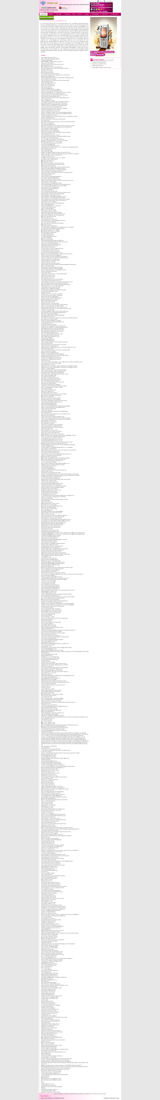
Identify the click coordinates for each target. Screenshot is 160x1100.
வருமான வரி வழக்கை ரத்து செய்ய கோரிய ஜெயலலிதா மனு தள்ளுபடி (54, 341)
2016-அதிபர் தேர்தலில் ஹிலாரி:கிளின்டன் (49, 1046)
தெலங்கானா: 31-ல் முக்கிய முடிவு (47, 843)
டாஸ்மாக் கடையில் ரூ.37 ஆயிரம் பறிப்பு (48, 683)
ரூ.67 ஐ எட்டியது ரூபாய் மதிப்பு (47, 802)
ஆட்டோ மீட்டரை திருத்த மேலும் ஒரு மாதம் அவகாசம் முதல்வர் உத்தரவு (54, 618)
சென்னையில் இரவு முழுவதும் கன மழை (48, 592)
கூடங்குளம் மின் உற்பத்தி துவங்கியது (48, 614)
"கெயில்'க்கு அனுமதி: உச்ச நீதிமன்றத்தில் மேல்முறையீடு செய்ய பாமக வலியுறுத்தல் (56, 447)
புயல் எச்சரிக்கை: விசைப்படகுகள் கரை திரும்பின (50, 635)
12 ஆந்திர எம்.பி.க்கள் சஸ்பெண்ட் (47, 812)
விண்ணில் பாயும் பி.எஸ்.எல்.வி (46, 69)
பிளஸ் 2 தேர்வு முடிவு (45, 981)
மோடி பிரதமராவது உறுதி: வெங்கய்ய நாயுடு (49, 191)
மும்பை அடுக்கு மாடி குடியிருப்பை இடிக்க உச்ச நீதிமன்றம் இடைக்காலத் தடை (55, 520)
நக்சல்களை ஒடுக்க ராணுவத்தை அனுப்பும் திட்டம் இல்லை (52, 959)
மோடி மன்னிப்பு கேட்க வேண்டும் (47, 889)
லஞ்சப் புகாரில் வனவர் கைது (46, 874)
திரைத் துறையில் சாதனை (46, 703)
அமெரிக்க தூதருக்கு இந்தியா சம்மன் (48, 1090)
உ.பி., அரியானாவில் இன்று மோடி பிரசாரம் (49, 236)
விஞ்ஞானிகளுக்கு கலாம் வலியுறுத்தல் (48, 804)
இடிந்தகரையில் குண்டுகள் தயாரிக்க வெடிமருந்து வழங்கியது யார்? (54, 443)
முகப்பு (101, 1)
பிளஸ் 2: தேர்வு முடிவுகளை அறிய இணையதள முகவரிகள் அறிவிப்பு (54, 185)
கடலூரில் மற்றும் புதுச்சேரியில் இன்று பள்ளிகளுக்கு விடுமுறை (52, 563)
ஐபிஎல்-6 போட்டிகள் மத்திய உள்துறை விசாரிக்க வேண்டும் (52, 951)
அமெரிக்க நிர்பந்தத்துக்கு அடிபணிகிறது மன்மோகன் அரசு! (52, 712)
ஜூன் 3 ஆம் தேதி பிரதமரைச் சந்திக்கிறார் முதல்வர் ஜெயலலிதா (53, 118)
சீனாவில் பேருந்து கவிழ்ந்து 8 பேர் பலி (48, 869)
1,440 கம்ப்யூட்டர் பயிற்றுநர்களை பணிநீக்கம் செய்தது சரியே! (52, 715)
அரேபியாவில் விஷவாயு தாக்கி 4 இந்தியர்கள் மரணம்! (51, 1078)
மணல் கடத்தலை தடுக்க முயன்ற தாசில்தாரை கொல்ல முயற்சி (53, 865)
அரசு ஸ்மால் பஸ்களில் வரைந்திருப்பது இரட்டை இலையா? (51, 297)
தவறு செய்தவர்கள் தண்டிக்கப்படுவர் (48, 774)
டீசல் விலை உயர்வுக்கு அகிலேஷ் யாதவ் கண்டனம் (50, 110)
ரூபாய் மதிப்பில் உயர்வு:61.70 (46, 720)
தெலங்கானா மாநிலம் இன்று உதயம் (47, 117)
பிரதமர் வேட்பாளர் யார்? (45, 1041)
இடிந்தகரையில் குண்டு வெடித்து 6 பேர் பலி (49, 456)
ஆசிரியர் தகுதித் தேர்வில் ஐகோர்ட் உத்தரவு (49, 877)
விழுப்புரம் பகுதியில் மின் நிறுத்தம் (47, 208)
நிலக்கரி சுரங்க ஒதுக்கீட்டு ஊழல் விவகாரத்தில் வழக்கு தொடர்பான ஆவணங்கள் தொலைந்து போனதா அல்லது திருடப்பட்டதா (64, 716)
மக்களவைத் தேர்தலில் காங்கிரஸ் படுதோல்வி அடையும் (51, 401)
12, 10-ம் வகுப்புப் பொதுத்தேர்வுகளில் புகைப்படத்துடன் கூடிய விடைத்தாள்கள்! (56, 419)
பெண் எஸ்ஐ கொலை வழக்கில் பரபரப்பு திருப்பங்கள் (51, 863)
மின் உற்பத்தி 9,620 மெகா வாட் (47, 655)
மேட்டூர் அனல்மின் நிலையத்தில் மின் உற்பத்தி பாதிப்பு (51, 762)
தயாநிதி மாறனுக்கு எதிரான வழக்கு (48, 993)
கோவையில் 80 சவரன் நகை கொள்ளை (48, 1085)
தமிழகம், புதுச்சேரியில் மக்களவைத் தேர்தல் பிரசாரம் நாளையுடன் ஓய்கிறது (55, 199)
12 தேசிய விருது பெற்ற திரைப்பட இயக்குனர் (49, 950)
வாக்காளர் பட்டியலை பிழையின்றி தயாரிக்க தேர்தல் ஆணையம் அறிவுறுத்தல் (55, 405)
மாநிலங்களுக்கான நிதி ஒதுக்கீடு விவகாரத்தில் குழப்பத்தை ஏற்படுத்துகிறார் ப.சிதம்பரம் (57, 675)
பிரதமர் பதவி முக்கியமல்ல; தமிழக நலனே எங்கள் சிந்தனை (52, 223)
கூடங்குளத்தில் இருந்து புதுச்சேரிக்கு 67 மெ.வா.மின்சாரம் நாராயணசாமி (55, 578)
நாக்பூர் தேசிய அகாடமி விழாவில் (47, 1026)
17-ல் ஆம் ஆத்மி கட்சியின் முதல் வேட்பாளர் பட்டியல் (51, 280)
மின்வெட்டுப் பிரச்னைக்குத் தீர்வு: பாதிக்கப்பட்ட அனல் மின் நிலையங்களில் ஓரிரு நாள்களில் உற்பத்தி (60, 473)
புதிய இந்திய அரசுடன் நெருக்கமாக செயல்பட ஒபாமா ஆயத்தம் (53, 157)
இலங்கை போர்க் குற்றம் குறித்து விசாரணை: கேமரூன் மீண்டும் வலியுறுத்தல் (55, 457)
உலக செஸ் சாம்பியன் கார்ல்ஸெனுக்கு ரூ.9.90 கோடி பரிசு (52, 460)
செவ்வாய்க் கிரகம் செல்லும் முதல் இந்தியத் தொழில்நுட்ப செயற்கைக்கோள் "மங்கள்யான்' (58, 630)
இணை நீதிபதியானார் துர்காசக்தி (47, 692)
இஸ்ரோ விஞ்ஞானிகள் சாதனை (47, 65)
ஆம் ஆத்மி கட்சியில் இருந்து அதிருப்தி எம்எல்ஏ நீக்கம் (51, 357)
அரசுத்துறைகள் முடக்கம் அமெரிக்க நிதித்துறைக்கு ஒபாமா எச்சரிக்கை (54, 664)
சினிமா (74, 14)
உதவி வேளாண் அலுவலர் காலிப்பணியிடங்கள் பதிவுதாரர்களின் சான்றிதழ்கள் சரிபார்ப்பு (57, 77)
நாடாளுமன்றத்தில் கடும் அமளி (47, 323)
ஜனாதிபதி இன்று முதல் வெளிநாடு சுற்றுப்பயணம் (50, 678)
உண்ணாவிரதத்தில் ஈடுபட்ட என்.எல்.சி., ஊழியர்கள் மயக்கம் (52, 887)
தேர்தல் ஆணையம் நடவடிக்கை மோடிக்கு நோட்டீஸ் (50, 526)
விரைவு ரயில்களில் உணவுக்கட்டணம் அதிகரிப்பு (50, 945)
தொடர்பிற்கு (109, 1)
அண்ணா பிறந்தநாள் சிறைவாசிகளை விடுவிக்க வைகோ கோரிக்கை (54, 776)
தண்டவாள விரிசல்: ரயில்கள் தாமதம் (48, 247)
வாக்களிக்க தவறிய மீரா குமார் (47, 217)
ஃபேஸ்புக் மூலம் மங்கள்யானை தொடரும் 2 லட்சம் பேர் (51, 551)
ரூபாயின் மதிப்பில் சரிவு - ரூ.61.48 (47, 616)
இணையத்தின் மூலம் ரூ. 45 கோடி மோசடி (49, 421)
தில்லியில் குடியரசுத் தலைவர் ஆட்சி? (48, 415)
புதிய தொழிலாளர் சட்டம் (45, 1014)
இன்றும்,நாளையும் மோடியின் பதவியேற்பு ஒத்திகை (50, 130)
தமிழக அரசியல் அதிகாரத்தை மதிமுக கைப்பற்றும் (50, 179)
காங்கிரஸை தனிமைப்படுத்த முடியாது (48, 207)
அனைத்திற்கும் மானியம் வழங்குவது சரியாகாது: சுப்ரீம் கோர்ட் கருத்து (54, 727)
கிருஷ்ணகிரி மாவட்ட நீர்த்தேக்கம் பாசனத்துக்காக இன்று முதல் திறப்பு (54, 327)
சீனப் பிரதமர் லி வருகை (45, 967)
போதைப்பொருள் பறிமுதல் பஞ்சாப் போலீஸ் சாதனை (51, 527)
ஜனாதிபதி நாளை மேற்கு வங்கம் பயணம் (48, 754)
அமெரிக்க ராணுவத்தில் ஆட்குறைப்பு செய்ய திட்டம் (50, 927)
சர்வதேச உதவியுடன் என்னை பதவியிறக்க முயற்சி (50, 259)
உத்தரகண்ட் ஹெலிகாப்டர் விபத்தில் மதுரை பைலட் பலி (51, 925)
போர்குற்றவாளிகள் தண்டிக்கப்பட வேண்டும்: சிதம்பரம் (51, 476)
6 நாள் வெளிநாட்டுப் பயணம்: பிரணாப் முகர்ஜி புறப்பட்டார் (52, 668)
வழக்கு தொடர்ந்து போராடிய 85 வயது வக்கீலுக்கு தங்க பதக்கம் (53, 854)
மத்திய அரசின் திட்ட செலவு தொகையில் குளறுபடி (50, 818)
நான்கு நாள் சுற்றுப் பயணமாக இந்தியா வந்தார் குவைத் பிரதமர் (53, 543)
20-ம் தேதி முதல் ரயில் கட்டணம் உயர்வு (48, 148)
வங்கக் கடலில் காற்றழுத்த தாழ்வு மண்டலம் (49, 640)
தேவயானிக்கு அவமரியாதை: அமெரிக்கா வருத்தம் (50, 397)
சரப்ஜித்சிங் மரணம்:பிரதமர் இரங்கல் (48, 1007)
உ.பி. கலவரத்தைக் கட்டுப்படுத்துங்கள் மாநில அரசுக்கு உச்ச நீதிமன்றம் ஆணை (56, 750)
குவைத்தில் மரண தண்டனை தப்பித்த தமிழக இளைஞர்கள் (52, 926)
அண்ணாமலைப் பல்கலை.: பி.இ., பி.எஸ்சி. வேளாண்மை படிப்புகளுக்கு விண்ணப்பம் (56, 172)
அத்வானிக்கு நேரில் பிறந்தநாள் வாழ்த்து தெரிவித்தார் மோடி (52, 550)
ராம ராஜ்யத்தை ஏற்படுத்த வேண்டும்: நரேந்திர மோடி (51, 384)
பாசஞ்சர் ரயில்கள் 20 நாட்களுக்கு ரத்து (48, 408)
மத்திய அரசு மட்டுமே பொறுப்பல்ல (47, 790)
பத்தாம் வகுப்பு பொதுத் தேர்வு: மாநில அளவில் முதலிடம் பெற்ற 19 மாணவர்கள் (56, 132)
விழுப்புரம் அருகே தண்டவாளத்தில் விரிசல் (49, 300)
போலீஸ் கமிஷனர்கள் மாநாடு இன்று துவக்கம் (49, 559)
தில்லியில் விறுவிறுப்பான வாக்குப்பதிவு (48, 420)
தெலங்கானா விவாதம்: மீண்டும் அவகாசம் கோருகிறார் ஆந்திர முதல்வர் (54, 355)
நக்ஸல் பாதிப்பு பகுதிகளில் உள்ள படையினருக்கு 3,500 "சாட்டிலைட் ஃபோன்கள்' (56, 92)
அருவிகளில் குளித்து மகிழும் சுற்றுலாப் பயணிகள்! (50, 931)
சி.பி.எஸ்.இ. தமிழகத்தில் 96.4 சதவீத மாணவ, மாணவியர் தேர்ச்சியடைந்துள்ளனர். (56, 958)
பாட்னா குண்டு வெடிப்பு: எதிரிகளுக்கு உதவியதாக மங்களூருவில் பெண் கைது (56, 519)
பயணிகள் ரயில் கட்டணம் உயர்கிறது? (48, 662)
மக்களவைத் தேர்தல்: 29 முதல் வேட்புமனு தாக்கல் (50, 251)
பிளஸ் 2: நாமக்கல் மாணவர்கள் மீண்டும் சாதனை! (50, 983)
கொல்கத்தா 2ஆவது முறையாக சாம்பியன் (49, 114)
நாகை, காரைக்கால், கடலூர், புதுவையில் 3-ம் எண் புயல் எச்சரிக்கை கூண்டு (55, 413)
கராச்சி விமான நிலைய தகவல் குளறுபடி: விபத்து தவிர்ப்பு (52, 295)
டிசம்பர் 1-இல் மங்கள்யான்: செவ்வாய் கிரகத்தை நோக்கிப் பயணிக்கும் (54, 499)
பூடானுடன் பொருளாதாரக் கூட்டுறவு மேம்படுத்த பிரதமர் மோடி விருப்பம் (54, 94)
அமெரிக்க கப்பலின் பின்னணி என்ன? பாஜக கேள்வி (51, 622)
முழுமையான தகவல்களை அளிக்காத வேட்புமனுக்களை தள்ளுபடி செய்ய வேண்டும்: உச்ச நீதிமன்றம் (60, 153)
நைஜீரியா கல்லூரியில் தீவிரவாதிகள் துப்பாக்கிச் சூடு (51, 690)
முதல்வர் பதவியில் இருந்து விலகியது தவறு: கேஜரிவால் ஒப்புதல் (53, 213)
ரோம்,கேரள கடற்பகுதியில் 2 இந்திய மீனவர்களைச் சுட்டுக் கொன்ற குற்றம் (55, 1059)
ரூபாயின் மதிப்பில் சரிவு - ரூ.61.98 (47, 364)
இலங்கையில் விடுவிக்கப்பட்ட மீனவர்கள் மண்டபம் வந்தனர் (52, 694)
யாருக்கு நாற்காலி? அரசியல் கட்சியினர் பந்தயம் (50, 187)
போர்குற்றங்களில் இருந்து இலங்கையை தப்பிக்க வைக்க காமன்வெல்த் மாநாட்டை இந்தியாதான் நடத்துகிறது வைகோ (63, 532)
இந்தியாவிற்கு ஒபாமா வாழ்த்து (47, 161)
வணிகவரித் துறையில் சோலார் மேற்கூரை (48, 465)
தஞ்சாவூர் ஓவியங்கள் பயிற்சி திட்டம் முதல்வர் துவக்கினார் (52, 546)
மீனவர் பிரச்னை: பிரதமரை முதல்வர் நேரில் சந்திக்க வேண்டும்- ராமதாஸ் (54, 373)
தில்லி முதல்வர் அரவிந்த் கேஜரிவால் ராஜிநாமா (49, 313)
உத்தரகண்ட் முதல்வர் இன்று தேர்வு (47, 340)
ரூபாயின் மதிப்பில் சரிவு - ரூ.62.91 (47, 688)
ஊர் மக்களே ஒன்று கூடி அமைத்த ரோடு (48, 1057)
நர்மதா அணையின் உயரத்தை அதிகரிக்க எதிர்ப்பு (50, 96)
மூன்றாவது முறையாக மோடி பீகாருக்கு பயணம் (50, 530)
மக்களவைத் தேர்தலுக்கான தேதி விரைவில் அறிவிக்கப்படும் (52, 321)
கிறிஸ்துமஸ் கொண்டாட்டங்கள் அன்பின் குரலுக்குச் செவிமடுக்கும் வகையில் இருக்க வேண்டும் (59, 365)
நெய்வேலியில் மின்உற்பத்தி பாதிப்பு (47, 566)
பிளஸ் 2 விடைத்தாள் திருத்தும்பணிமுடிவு (49, 1035)
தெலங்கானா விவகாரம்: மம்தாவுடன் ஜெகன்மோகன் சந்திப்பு (52, 487)
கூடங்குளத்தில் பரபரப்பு (45, 1075)
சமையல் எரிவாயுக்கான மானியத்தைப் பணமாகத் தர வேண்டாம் (53, 684)
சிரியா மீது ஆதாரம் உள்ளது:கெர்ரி (47, 783)
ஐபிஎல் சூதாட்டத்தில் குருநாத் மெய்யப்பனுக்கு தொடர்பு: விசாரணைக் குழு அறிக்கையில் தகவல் (59, 317)
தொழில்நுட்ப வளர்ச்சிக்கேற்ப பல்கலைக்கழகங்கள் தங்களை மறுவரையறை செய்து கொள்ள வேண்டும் (60, 475)
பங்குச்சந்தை (67, 14)
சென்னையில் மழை (44, 871)
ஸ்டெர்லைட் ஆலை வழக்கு (46, 1054)
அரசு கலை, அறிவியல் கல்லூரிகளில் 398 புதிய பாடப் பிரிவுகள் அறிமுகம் (54, 1049)
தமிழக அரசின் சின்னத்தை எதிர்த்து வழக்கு (49, 714)
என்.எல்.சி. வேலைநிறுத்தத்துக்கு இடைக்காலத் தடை (51, 910)
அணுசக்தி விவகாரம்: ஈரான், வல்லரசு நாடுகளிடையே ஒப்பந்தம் (53, 464)
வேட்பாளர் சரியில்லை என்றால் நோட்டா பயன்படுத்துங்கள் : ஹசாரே (53, 269)
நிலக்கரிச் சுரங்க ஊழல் (45, 836)
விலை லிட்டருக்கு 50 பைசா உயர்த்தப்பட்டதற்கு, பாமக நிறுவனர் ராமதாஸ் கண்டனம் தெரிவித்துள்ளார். (60, 914)
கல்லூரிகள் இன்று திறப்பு (46, 1053)
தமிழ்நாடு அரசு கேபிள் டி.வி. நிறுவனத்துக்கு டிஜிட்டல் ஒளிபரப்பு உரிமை (54, 104)
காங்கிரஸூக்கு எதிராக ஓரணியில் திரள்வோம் (50, 830)
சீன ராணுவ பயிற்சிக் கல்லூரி (46, 60)
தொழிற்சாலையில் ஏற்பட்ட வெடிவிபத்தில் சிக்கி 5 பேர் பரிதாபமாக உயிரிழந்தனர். (56, 1061)
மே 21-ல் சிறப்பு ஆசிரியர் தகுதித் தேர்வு (48, 221)
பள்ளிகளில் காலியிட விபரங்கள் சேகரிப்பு (48, 480)
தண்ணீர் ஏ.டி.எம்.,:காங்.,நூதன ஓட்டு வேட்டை (49, 779)
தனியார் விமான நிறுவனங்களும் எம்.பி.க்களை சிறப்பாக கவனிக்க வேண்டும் (55, 349)
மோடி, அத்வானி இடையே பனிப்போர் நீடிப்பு (49, 746)
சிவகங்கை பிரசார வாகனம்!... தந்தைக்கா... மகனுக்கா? (51, 293)
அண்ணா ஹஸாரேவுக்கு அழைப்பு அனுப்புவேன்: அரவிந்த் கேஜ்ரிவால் (54, 369)
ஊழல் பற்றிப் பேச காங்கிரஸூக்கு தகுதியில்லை (50, 377)
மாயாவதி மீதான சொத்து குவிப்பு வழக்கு (49, 638)
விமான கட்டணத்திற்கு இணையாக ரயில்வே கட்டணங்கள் (52, 387)
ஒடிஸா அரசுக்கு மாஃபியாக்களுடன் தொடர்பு (49, 319)
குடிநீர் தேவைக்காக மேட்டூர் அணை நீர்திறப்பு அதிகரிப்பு (51, 905)
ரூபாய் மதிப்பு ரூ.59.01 (45, 120)
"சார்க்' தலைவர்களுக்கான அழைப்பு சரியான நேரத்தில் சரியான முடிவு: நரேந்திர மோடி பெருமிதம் (59, 116)
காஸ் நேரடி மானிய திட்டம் (46, 686)
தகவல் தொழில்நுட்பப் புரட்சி (46, 646)
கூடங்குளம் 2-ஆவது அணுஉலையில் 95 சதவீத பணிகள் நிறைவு (53, 764)
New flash (43, 1087)
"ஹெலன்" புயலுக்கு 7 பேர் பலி (46, 471)
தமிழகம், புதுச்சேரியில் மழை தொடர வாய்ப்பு (49, 429)
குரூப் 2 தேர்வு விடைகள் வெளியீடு (47, 423)
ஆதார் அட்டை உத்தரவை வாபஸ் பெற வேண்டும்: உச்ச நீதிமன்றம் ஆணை (54, 257)
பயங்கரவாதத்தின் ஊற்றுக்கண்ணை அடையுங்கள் (50, 691)
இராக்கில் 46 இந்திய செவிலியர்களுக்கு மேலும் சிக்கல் (51, 61)
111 (41, 1081)
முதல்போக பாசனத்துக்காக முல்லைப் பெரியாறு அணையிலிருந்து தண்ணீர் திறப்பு (56, 112)
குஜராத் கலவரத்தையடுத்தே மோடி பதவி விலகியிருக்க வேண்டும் (53, 485)
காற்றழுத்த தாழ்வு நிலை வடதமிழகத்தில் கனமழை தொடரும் (52, 606)
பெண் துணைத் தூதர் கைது (46, 412)
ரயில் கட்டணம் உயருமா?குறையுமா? (47, 122)
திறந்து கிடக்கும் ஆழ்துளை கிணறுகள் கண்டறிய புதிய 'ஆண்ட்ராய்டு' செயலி (55, 152)
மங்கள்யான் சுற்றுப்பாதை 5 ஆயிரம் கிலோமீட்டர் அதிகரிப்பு (52, 555)
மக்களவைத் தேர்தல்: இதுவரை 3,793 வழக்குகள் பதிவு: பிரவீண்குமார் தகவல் (55, 184)
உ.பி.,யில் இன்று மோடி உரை (46, 556)
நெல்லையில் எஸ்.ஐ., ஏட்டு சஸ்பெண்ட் (48, 991)
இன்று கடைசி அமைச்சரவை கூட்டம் (47, 160)
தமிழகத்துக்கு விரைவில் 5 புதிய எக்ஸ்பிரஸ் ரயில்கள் (51, 919)
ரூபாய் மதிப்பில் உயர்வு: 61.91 (46, 696)
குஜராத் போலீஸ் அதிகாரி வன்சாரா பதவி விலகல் (50, 772)
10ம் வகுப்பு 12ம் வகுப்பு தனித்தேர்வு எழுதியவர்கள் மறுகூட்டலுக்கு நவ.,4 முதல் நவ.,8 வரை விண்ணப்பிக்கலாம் (62, 574)
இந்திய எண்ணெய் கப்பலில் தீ (46, 879)
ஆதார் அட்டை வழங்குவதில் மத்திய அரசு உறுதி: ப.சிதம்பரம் (52, 305)
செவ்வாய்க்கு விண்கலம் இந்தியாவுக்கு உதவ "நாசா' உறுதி (52, 650)
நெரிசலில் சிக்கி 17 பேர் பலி (46, 881)
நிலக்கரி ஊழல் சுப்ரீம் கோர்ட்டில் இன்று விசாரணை (50, 587)
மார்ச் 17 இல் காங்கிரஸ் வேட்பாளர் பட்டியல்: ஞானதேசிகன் (52, 279)
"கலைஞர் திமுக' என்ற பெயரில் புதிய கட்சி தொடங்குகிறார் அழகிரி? (54, 273)
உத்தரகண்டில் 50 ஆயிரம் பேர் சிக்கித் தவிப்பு (49, 934)
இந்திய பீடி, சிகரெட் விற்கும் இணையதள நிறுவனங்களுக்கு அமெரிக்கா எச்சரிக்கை (57, 827)
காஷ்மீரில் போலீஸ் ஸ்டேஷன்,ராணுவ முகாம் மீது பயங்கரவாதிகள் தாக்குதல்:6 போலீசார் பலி (58, 702)
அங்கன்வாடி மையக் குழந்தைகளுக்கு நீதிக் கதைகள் (51, 710)
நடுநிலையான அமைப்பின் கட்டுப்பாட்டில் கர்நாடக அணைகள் (52, 930)
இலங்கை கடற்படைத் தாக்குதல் (47, 239)
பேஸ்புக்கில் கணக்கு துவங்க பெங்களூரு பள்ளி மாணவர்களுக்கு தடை (54, 600)
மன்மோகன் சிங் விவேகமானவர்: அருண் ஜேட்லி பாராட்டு (51, 154)
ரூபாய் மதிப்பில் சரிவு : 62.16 (46, 719)
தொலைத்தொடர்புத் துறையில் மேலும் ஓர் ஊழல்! (50, 531)
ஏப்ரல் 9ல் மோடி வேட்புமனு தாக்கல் (47, 235)
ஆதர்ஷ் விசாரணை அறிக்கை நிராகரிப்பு (48, 383)
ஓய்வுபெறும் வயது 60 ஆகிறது (46, 337)
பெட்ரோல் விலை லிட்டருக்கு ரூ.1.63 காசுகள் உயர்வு (50, 748)
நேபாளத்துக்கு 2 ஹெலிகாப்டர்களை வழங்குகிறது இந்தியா (52, 511)
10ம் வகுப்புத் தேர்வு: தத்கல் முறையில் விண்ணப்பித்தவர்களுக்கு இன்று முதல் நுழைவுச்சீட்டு (58, 264)
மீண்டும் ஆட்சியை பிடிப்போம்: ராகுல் (48, 275)
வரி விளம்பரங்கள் (114, 14)
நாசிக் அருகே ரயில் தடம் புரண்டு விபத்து (49, 504)
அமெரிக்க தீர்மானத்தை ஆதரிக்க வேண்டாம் (49, 345)
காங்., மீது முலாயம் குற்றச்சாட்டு (47, 623)
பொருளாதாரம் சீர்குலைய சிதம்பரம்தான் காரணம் (50, 263)
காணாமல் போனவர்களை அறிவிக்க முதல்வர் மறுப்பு (51, 883)
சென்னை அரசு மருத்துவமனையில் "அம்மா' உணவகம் (51, 489)
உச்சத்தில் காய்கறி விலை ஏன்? (47, 1029)
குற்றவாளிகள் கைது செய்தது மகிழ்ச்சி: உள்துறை (50, 1091)
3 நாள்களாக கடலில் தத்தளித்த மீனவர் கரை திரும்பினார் (52, 424)
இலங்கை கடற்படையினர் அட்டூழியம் (47, 265)
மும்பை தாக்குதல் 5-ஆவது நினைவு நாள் (48, 448)
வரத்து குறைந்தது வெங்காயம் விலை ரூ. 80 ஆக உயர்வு (51, 610)
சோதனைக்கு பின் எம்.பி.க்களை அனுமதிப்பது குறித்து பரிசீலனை (53, 312)
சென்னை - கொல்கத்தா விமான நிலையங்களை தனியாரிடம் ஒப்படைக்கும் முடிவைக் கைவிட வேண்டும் (60, 752)
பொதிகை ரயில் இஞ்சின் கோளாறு (47, 445)
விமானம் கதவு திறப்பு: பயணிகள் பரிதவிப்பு (49, 508)
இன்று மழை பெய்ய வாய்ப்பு (46, 224)
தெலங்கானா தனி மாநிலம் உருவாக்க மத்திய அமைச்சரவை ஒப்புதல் (53, 663)
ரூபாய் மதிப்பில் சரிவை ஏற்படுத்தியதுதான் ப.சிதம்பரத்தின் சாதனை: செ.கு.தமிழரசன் (57, 227)
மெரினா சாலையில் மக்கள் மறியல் (47, 1043)
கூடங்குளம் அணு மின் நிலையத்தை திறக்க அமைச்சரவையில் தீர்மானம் (54, 1074)
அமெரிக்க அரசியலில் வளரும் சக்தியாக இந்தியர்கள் (51, 255)
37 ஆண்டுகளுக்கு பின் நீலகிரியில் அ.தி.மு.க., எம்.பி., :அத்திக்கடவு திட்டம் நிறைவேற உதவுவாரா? (59, 146)
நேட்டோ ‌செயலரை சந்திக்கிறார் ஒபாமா (48, 957)
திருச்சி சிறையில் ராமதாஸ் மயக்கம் (48, 1002)
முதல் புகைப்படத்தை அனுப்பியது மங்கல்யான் (49, 481)
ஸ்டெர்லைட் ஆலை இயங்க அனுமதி (47, 873)
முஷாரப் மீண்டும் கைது (45, 1022)
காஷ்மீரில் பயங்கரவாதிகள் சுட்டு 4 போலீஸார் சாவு (50, 1021)
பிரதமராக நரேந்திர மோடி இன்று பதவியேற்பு (49, 128)
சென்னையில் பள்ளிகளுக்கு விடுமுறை (48, 507)
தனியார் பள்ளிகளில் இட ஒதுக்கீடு (47, 204)
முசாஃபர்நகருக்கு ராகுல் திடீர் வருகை (48, 376)
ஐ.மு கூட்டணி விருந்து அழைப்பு (47, 966)
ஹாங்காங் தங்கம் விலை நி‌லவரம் (47, 780)
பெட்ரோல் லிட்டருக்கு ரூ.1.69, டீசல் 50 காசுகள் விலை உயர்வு (52, 64)
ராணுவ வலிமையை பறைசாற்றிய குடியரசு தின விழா (50, 359)
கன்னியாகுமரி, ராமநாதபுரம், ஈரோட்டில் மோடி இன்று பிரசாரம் (52, 203)
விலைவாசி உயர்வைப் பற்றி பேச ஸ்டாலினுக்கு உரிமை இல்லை (52, 268)
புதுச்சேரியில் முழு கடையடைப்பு (47, 806)
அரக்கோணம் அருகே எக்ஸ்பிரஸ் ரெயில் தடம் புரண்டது (51, 1045)
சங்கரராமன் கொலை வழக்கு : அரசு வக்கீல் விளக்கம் (51, 1071)
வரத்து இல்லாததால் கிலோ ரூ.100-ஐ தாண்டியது (50, 1023)
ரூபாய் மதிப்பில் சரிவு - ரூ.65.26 (47, 807)
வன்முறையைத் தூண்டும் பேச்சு (47, 1006)
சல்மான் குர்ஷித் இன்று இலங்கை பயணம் (49, 648)
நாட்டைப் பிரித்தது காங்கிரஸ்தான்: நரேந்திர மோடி (50, 477)
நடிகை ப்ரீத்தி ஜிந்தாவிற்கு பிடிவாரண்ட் (48, 755)
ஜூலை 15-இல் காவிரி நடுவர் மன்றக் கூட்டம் (49, 57)
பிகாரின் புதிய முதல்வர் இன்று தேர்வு (48, 144)
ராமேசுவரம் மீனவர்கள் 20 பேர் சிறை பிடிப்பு (49, 707)
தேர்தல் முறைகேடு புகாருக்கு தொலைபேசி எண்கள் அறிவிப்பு (52, 193)
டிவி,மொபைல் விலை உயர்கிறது (46, 803)
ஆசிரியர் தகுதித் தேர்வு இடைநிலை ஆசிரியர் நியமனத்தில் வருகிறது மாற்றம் (55, 554)
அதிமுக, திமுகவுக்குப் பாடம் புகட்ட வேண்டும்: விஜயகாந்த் (52, 285)
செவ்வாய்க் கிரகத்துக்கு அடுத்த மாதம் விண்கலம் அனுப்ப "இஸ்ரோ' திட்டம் (55, 758)
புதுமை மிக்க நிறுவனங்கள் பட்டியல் (47, 133)
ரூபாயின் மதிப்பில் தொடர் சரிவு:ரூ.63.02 (48, 542)
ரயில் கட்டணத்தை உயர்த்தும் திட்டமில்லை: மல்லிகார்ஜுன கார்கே (53, 371)
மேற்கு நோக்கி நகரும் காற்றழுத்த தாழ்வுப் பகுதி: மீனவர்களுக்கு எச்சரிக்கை (55, 166)
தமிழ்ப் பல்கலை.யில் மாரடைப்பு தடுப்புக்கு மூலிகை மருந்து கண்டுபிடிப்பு (54, 304)
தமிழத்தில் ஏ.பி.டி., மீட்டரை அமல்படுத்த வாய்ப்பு (50, 656)
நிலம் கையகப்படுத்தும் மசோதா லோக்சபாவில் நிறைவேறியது (52, 791)
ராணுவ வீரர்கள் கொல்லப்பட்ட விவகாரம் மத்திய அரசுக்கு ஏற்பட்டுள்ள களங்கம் (56, 831)
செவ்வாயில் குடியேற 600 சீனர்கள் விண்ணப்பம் (50, 1011)
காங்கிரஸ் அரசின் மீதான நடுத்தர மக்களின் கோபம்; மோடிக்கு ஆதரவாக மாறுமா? (56, 441)
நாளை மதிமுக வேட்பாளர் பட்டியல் (47, 277)
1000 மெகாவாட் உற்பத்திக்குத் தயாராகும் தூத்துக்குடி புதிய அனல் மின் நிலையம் (56, 126)
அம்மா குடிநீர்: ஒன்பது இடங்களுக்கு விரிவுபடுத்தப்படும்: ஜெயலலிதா (54, 730)
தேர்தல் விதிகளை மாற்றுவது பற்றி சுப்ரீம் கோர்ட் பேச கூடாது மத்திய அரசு (55, 643)
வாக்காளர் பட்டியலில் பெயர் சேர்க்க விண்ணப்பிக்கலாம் (51, 106)
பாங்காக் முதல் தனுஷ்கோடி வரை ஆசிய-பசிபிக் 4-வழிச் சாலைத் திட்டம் (54, 671)
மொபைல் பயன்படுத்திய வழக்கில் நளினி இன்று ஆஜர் (51, 839)
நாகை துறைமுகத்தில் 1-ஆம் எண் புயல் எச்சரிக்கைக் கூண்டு (52, 516)
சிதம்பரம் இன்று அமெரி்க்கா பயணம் (48, 903)
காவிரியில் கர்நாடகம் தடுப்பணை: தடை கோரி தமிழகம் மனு (52, 215)
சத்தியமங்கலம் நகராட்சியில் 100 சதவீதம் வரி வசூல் (51, 244)
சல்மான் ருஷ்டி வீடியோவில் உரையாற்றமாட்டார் (49, 1089)
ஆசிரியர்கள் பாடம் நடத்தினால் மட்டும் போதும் (49, 847)
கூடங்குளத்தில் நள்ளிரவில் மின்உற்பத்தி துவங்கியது (50, 890)
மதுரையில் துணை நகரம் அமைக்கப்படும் (48, 1050)
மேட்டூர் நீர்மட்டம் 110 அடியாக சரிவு (47, 771)
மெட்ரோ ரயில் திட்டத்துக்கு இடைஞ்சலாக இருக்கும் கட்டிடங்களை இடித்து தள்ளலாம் (57, 861)
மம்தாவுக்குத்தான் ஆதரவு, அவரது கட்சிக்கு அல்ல (50, 287)
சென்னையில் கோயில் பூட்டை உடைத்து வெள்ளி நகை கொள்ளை (53, 875)
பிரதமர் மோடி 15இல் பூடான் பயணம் (48, 100)
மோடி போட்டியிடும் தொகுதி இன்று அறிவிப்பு (49, 291)
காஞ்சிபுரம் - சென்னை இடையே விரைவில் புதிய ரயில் (51, 455)
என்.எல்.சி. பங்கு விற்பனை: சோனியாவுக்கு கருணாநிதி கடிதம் (53, 909)
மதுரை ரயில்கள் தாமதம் (45, 360)
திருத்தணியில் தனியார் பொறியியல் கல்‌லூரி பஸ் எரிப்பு (51, 995)
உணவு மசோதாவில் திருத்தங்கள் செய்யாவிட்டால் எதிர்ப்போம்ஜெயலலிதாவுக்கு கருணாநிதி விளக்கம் (60, 828)
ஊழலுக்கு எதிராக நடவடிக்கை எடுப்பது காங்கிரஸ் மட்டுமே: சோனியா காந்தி (55, 479)
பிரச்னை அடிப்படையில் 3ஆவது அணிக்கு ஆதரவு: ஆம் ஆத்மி (52, 164)
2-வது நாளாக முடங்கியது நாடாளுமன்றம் (48, 324)
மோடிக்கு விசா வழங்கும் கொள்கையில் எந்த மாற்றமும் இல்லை (52, 315)
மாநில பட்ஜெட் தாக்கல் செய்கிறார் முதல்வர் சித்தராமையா (52, 891)
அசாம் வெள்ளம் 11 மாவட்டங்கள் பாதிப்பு (48, 902)
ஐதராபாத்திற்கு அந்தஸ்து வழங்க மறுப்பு (48, 624)
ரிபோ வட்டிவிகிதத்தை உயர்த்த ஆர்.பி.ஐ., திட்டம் (50, 584)
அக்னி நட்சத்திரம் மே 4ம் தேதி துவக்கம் (48, 181)
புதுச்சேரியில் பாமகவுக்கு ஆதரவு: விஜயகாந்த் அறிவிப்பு (51, 212)
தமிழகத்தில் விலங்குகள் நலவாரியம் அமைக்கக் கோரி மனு (52, 427)
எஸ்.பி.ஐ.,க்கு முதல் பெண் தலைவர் (48, 644)
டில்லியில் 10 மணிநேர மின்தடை (47, 343)
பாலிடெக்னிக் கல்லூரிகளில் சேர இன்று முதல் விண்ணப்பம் (52, 171)
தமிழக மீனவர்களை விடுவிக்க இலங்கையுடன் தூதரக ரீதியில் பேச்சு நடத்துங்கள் (56, 835)
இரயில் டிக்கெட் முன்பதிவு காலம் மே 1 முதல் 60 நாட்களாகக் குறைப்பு (54, 1017)
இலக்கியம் (51, 14)
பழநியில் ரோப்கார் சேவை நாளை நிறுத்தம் (49, 679)
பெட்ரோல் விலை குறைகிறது (46, 751)
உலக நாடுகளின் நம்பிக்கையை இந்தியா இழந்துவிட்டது (51, 795)
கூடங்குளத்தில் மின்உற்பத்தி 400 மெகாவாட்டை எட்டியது (51, 439)
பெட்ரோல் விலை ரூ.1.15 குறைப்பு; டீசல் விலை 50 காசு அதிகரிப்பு (53, 572)
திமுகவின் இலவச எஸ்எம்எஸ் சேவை (48, 316)
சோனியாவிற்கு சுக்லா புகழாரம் (47, 528)
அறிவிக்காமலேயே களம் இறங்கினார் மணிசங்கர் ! (50, 288)
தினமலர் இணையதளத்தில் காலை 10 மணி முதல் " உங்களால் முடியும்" (54, 102)
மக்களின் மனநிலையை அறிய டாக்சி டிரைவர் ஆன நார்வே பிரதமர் (53, 819)
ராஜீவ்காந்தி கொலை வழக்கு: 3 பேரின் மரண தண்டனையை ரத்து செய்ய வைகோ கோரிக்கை (58, 449)
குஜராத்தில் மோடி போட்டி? (46, 292)
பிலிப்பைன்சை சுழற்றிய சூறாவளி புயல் (48, 822)
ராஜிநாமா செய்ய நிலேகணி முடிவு (47, 391)
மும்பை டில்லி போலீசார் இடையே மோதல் (48, 965)
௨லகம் (92, 1093)
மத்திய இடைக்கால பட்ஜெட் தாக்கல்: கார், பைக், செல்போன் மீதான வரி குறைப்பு (56, 308)
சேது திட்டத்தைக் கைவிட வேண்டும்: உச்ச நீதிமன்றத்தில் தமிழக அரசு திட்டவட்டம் (56, 453)
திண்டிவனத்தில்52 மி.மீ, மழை (46, 901)
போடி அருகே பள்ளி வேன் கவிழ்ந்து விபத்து (49, 870)
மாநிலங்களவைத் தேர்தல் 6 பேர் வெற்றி (48, 921)
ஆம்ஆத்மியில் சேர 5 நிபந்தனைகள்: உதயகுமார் (50, 356)
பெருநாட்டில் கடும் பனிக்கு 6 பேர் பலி (48, 784)
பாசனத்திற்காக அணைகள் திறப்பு (47, 922)
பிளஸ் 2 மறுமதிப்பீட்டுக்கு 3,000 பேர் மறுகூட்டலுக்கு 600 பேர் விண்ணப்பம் (55, 101)
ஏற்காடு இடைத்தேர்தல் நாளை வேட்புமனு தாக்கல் (50, 547)
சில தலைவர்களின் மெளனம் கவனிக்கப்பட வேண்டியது (51, 437)
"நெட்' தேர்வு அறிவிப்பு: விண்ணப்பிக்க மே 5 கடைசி (50, 195)
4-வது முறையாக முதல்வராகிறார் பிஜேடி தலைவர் (50, 145)
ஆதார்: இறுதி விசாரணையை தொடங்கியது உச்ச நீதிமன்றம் (52, 328)
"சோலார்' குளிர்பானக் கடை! (46, 175)
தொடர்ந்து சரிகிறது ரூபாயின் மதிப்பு (48, 842)
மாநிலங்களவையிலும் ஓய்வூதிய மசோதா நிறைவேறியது (51, 763)
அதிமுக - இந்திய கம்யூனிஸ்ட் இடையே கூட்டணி (50, 336)
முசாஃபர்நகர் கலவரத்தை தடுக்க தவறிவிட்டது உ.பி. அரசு (51, 252)
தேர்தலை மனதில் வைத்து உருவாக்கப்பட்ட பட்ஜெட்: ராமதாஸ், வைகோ (54, 307)
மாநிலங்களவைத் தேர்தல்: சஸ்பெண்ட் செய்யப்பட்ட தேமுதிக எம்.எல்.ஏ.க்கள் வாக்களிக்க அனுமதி (59, 933)
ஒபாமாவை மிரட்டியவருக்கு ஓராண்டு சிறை (49, 935)
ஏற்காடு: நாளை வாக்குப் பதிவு (46, 428)
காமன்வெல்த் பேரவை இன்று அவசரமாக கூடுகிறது (50, 535)
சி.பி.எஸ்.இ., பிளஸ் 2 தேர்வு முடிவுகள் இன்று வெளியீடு (51, 961)
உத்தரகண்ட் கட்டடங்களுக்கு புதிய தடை (48, 913)
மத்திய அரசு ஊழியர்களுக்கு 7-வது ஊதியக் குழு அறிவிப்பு (52, 698)
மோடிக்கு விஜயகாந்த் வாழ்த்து (47, 150)
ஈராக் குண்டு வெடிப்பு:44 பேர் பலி (47, 894)
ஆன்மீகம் (80, 14)
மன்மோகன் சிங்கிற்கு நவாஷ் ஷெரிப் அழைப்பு (49, 973)
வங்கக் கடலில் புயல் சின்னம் (46, 615)
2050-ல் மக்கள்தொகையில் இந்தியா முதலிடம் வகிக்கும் (51, 670)
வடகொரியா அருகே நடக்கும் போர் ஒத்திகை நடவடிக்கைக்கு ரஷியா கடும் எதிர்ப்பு (56, 1058)
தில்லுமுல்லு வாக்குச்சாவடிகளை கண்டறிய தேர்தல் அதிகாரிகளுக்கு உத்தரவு (55, 284)
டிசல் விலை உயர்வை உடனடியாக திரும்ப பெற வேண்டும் (51, 431)
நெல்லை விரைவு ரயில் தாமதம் (46, 501)
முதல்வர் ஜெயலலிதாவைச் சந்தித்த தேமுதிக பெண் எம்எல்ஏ (52, 954)
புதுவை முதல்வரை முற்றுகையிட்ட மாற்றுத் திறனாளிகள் (51, 425)
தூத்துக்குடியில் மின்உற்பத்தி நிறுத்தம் (48, 798)
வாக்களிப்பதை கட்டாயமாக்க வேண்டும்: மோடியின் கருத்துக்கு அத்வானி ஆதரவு (56, 647)
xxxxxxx (43, 1082)
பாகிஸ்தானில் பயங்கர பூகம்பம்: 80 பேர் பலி (49, 704)
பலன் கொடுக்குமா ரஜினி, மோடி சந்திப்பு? (49, 211)
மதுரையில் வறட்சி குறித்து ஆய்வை (47, 994)
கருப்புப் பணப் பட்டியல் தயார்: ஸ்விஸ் (48, 85)
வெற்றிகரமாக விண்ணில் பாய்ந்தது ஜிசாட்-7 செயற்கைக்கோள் (53, 787)
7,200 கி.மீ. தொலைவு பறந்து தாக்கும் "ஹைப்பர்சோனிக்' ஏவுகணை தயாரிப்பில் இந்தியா (57, 604)
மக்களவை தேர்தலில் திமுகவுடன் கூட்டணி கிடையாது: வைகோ (53, 728)
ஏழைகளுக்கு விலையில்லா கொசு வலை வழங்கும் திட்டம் (51, 484)
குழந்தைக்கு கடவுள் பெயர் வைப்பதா (48, 824)
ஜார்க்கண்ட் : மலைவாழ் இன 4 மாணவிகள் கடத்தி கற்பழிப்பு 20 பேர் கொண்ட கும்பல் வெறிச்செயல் (59, 850)
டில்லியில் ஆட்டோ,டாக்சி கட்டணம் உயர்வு (48, 1010)
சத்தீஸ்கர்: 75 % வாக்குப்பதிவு (47, 497)
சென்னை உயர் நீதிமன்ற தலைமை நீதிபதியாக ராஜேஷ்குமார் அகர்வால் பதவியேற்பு (56, 594)
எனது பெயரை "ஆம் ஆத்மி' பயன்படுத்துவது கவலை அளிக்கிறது (53, 496)
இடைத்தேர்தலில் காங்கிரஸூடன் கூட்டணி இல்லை (50, 229)
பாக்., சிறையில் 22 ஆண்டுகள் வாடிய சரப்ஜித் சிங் (50, 1005)
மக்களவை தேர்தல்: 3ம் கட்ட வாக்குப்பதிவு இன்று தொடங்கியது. (53, 220)
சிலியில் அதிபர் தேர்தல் (45, 500)
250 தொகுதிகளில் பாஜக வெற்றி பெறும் (48, 232)
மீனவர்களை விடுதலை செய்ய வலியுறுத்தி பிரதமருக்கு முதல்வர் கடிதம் (54, 548)
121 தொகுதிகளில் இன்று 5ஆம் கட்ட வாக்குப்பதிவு (51, 205)
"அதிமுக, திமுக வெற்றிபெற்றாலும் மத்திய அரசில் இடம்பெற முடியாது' (54, 241)
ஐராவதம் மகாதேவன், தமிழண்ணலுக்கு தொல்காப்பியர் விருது (53, 632)
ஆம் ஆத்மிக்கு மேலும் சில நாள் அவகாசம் (49, 392)
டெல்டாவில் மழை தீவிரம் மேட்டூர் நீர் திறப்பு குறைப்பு (50, 564)
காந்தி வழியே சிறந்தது (45, 660)
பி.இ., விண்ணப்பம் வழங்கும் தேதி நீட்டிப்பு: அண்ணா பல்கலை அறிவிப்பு (54, 140)
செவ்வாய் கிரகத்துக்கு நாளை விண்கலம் (49, 571)
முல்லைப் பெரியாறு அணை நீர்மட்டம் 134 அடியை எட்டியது (52, 834)
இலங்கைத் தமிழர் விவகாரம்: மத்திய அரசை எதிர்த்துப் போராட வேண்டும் (55, 788)
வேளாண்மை (59, 14)
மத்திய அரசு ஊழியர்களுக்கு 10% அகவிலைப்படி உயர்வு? (52, 333)
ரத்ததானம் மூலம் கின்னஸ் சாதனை (48, 301)
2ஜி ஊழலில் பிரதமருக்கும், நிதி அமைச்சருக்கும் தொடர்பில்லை (53, 1039)
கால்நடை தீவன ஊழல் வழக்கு (46, 409)
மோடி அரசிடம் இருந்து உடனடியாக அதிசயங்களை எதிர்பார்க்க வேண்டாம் (55, 68)
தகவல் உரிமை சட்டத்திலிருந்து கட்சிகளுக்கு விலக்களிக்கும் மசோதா (54, 400)
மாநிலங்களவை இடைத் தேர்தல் (47, 81)
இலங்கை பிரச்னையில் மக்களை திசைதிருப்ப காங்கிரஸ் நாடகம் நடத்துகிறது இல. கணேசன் (58, 435)
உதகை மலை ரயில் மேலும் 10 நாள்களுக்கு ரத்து (50, 451)
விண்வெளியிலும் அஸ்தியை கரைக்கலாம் (49, 826)
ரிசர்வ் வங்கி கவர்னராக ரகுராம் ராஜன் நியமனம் (50, 838)
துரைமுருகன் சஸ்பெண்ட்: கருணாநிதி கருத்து (50, 303)
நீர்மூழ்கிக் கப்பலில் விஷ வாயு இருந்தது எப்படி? (50, 352)
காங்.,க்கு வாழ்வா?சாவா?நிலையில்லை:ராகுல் (49, 659)
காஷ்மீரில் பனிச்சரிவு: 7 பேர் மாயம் (48, 1083)
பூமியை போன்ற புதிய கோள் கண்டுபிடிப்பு (49, 201)
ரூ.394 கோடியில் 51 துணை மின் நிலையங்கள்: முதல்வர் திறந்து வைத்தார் (55, 97)
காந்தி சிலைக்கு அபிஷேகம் (46, 674)
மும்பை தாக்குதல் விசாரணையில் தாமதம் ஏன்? (50, 595)
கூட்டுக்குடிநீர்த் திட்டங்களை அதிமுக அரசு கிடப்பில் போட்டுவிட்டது (53, 200)
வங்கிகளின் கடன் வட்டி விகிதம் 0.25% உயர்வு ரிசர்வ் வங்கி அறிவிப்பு (54, 579)
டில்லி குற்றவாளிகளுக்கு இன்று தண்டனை (49, 760)
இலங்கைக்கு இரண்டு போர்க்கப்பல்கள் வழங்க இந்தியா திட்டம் (53, 767)
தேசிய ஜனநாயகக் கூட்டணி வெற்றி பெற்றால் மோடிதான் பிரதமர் (53, 197)
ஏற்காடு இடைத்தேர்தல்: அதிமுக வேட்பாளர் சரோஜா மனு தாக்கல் (53, 522)
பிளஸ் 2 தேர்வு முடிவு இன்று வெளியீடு (48, 990)
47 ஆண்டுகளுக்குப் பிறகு (46, 971)
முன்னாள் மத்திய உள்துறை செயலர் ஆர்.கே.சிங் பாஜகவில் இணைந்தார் (54, 411)
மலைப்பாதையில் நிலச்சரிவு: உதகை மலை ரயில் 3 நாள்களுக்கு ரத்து (53, 469)
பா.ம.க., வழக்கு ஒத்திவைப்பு (46, 969)
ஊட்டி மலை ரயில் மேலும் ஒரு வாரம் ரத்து (48, 461)
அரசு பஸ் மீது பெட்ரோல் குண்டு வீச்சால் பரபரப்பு (50, 1009)
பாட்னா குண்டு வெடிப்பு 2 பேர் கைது (48, 583)
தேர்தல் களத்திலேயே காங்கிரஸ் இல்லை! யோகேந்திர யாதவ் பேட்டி (53, 196)
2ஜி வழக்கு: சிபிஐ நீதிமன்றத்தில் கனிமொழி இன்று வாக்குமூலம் (53, 168)
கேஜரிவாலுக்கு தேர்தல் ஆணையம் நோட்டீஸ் (49, 488)
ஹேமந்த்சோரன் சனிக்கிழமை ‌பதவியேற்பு (49, 893)
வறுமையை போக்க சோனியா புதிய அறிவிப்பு (49, 947)
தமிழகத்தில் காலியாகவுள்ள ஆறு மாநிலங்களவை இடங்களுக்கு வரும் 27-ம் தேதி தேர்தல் (58, 943)
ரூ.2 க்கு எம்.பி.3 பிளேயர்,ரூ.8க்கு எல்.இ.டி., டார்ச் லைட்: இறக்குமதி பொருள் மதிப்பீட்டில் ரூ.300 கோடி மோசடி (62, 361)
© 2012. (42, 1098)
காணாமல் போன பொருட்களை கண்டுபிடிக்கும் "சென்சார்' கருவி (53, 823)
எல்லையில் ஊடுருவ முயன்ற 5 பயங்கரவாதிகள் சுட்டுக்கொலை (53, 794)
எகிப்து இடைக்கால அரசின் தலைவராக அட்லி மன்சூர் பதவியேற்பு (53, 907)
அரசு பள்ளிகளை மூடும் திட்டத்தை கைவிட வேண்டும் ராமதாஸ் (53, 598)
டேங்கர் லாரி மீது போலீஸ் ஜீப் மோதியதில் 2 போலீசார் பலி (51, 1055)
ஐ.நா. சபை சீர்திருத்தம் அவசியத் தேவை (49, 955)
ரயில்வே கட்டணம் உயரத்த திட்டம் (47, 666)
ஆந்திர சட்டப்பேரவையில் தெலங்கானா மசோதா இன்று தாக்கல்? (53, 407)
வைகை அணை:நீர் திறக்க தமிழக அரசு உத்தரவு (50, 380)
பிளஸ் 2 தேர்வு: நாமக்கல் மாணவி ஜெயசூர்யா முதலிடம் (51, 987)
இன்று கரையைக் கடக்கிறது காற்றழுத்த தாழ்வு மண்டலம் (51, 505)
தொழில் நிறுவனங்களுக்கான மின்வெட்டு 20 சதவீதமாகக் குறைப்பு (53, 680)
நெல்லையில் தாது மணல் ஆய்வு (47, 619)
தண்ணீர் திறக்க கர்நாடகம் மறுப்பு (47, 949)
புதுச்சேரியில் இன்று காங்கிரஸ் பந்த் (48, 339)
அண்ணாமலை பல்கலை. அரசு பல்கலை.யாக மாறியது (51, 700)
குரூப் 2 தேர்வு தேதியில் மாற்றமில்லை (48, 575)
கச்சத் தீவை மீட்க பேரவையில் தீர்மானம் (48, 1003)
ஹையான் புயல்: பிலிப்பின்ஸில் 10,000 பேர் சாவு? (50, 536)
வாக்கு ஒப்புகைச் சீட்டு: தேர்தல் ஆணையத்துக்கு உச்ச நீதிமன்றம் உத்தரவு (55, 636)
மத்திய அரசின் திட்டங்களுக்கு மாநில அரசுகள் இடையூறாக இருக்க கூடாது (55, 463)
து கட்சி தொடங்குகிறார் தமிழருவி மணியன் (49, 332)
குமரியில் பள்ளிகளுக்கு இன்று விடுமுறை (49, 403)
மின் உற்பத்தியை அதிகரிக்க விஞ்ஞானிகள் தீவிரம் (50, 885)
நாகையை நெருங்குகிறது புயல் (47, 510)
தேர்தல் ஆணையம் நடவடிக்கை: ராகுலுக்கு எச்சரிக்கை (51, 518)
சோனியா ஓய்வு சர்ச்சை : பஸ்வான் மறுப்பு (49, 626)
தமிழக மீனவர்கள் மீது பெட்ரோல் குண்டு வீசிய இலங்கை (51, 1086)
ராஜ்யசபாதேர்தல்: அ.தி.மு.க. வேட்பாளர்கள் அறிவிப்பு (51, 363)
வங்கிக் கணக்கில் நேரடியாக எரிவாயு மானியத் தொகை (51, 953)
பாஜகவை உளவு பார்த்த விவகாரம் (47, 62)
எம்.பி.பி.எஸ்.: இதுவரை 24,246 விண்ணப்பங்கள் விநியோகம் (52, 138)
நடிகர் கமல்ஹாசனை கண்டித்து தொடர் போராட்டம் (50, 1019)
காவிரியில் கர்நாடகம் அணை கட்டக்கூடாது (49, 775)
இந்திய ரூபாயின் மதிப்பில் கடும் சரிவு (48, 938)
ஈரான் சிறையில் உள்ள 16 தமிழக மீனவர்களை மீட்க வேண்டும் (52, 844)
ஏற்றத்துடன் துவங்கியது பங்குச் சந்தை (48, 899)
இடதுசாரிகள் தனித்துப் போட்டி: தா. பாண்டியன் (50, 299)
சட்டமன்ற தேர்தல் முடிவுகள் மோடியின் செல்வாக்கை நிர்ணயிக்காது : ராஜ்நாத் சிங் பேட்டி (57, 495)
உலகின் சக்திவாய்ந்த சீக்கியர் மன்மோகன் (49, 540)
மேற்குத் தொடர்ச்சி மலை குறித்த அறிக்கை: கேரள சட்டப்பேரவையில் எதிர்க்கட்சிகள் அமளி (58, 347)
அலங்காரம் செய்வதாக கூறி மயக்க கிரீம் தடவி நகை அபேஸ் (52, 898)
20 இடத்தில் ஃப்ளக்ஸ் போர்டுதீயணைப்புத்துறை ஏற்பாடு (51, 602)
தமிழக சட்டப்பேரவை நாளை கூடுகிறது (48, 351)
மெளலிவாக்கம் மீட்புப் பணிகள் (47, 70)
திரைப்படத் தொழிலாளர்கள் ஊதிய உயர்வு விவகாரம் (51, 608)
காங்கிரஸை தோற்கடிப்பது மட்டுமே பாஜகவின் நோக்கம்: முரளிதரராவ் (54, 256)
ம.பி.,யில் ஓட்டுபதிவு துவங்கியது (47, 467)
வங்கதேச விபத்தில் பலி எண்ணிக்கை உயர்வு (49, 998)
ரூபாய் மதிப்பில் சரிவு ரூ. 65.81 (47, 778)
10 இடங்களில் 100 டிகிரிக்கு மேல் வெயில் (49, 1033)
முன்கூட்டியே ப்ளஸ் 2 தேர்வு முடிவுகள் (48, 276)
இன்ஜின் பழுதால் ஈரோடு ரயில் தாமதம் (48, 165)
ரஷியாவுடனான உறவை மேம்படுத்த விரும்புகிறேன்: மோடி (51, 90)
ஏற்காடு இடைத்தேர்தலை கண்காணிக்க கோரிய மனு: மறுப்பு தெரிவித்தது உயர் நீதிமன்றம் (58, 444)
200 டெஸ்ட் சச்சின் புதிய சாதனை (47, 514)
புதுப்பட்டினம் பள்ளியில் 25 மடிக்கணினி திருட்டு (50, 588)
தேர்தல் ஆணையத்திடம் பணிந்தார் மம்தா (49, 225)
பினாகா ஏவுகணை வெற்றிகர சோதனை (48, 389)
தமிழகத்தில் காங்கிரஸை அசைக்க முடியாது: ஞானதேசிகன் (52, 372)
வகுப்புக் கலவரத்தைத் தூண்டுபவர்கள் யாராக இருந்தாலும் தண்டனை (54, 706)
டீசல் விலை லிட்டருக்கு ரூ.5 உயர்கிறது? (48, 580)
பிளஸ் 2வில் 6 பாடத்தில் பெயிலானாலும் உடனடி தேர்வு (51, 1070)
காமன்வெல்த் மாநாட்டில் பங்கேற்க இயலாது (49, 538)
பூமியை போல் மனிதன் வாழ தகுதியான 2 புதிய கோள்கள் (52, 1031)
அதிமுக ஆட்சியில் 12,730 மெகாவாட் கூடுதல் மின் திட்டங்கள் (52, 93)
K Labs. (117, 1098)
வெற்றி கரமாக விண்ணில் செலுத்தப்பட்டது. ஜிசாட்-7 (51, 792)
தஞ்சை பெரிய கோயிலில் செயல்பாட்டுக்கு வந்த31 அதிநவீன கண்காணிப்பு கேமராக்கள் (57, 125)
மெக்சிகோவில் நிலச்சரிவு (46, 759)
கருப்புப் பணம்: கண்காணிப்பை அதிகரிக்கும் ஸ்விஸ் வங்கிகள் (53, 436)
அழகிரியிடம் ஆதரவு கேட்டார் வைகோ (48, 261)
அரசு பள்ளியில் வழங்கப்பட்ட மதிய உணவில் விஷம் (50, 862)
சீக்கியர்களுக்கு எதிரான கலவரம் (47, 348)
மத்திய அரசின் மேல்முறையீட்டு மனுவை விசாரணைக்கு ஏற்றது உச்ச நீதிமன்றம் (55, 417)
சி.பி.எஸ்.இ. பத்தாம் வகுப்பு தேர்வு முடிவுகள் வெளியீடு (51, 142)
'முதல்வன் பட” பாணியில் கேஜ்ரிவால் (48, 368)
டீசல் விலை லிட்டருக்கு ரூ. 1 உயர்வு (47, 156)
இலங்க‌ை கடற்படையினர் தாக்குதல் (47, 1042)
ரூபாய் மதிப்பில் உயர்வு (45, 747)
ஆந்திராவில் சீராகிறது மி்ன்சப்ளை (47, 628)
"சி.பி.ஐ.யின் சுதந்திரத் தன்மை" (47, 1018)
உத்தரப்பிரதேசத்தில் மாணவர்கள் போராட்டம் (49, 866)
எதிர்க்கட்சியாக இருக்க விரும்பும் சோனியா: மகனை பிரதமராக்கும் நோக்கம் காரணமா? (57, 590)
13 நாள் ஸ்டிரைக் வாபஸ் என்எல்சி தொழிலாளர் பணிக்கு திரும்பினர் (54, 886)
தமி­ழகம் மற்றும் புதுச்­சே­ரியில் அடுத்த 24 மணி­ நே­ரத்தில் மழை (53, 808)
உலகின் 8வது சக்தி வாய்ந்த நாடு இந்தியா (49, 1015)
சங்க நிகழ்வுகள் (95, 14)
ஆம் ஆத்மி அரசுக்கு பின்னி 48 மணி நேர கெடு (50, 335)
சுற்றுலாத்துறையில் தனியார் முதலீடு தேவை (49, 963)
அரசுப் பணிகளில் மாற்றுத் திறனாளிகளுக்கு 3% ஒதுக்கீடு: (52, 639)
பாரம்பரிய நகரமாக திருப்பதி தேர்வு (47, 309)
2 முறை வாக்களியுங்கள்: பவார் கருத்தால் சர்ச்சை (50, 260)
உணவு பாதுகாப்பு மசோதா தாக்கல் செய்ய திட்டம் (50, 882)
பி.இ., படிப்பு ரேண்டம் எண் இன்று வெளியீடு (49, 946)
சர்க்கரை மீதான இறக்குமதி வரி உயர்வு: (48, 82)
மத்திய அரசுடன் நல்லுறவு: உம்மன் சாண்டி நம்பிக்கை (51, 109)
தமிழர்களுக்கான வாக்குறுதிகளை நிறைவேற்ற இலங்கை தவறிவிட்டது (54, 539)
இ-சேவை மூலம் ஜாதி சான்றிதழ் (47, 72)
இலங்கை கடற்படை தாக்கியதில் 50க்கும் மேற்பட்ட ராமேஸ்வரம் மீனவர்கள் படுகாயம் (56, 253)
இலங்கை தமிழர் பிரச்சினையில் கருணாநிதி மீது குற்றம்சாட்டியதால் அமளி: (55, 1069)
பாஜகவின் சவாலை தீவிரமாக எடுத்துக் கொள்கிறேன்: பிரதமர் (52, 416)
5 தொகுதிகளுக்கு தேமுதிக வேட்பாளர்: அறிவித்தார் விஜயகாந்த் (53, 289)
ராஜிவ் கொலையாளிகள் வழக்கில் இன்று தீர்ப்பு (50, 188)
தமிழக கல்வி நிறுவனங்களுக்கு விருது (48, 895)
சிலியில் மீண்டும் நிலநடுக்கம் (46, 237)
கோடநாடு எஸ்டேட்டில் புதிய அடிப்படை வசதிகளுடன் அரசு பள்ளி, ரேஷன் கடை (55, 74)
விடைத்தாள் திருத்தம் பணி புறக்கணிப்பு (48, 1047)
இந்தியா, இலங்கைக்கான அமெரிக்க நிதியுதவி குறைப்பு (51, 1037)
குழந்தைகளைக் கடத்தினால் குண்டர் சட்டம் (49, 1025)
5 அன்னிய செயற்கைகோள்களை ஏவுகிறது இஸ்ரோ (50, 89)
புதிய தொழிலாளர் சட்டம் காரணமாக (48, 918)
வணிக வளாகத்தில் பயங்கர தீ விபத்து (48, 78)
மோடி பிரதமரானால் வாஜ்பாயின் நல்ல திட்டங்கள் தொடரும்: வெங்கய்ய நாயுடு (55, 192)
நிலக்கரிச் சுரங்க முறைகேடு (46, 620)
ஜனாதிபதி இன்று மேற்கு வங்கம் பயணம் (48, 493)
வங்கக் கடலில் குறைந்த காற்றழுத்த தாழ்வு (49, 676)
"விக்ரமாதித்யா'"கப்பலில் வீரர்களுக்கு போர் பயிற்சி (50, 472)
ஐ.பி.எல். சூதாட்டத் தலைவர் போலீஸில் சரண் (49, 970)
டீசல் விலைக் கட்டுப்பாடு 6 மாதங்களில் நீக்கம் (49, 492)
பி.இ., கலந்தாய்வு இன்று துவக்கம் (47, 88)
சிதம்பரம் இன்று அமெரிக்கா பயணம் (48, 642)
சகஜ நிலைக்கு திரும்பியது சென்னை (48, 173)
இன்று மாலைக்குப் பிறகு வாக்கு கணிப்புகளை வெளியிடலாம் (52, 162)
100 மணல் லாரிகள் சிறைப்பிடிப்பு (47, 1001)
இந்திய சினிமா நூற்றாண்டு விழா (47, 711)
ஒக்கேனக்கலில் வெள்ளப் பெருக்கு (47, 840)
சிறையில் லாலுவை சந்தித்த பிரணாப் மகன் (49, 654)
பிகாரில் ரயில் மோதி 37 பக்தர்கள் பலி (48, 816)
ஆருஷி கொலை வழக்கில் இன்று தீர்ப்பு (48, 468)
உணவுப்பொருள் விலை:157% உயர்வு (47, 718)
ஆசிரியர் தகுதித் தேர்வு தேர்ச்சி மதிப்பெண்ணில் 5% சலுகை (52, 329)
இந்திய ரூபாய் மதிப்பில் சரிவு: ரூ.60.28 (48, 209)
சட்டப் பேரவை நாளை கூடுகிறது (47, 607)
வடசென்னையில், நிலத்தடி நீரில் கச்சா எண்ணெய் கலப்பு (51, 851)
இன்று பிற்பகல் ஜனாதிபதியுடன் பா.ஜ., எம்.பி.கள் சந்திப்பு (52, 141)
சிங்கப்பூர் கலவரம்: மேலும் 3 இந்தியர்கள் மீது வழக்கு (51, 395)
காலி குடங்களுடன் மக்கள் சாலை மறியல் (48, 695)
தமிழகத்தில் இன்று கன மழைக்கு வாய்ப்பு (49, 591)
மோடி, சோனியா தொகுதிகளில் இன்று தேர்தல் (50, 177)
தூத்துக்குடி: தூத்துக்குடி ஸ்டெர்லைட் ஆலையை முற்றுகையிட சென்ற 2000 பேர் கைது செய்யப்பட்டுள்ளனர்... (61, 1065)
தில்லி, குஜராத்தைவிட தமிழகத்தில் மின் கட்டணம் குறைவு (52, 331)
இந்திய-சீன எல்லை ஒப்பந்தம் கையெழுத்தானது (50, 599)
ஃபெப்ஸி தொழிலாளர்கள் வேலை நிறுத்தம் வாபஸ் (50, 1073)
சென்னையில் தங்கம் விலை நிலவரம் (48, 1038)
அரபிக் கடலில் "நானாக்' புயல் (46, 98)
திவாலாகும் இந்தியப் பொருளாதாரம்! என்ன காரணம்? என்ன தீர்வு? (53, 796)
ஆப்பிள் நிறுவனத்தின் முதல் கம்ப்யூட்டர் (48, 897)
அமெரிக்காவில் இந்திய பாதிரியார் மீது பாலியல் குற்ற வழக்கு (52, 858)
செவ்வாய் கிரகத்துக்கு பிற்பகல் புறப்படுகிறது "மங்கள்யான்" (52, 568)
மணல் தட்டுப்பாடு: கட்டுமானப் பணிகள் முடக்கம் (50, 452)
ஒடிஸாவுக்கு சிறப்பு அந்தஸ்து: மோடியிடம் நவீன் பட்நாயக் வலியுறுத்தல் (54, 108)
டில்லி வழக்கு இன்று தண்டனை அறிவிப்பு (48, 756)
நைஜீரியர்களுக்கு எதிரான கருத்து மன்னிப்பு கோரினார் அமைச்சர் (53, 552)
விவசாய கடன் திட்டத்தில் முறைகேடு (48, 800)
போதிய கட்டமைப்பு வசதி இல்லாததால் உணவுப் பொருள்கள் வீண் (53, 814)
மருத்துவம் (86, 14)
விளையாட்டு (104, 14)
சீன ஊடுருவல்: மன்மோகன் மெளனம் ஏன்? (49, 1013)
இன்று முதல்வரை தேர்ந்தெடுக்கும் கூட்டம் (49, 979)
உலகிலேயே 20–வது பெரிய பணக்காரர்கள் (49, 1027)
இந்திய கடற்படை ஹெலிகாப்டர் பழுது (48, 722)
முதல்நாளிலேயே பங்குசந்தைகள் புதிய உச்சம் (49, 245)
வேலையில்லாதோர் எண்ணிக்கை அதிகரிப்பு (49, 937)
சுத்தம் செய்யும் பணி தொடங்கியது (47, 849)
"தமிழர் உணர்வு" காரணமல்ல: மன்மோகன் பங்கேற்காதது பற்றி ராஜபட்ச (54, 515)
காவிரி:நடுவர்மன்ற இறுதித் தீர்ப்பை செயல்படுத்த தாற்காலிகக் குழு (54, 977)
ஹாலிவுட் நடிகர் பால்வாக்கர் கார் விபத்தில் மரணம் (50, 432)
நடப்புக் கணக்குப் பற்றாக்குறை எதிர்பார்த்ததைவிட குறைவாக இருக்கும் (54, 667)
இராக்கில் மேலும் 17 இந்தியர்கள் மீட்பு (48, 76)
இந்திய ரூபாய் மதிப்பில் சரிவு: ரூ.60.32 (48, 216)
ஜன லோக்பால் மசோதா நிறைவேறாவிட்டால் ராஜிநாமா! (51, 320)
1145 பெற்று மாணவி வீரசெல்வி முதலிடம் (49, 982)
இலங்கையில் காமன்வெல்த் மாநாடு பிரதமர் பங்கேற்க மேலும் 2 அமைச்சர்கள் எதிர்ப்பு (57, 567)
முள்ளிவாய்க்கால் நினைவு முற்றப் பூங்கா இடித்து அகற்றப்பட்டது (53, 523)
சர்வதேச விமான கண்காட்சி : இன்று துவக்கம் (49, 296)
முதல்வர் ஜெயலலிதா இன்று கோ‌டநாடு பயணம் (50, 923)
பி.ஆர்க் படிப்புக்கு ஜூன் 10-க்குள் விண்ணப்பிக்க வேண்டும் (52, 939)
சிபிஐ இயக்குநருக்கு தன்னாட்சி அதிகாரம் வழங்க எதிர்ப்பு (52, 524)
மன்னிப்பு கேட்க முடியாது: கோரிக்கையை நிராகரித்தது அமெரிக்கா (53, 385)
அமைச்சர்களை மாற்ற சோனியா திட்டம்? (48, 989)
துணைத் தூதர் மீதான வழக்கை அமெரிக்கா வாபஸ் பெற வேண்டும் (53, 393)
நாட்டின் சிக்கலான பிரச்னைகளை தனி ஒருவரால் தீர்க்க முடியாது (53, 1051)
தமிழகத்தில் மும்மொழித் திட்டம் (47, 731)
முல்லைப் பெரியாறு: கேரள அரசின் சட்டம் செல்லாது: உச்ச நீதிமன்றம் (53, 169)
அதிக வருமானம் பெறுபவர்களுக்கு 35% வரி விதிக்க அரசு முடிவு (53, 815)
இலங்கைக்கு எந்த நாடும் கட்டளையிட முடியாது (50, 503)
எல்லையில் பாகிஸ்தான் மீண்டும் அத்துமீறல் (49, 832)
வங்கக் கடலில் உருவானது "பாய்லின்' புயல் (48, 634)
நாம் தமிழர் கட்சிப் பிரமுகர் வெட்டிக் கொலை (49, 975)
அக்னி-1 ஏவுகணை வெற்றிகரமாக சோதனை (49, 544)
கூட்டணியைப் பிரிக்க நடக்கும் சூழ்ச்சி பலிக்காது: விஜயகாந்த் (52, 228)
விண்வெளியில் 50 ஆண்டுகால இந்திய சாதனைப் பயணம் (52, 483)
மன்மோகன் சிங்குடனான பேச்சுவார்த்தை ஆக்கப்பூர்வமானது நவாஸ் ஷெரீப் (55, 682)
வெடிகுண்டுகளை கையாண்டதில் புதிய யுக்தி (49, 857)
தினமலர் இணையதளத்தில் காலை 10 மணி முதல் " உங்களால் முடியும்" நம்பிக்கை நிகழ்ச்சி (58, 121)
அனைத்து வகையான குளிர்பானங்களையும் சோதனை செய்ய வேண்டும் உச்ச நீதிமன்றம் (57, 603)
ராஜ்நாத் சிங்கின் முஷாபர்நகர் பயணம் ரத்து (49, 708)
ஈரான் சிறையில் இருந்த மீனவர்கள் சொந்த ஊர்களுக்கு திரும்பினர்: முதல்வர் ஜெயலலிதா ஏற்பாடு (59, 724)
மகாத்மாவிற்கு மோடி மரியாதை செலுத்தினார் (49, 129)
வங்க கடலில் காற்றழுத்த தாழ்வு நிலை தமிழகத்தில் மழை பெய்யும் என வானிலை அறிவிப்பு (57, 596)
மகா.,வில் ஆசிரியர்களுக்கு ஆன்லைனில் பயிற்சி (50, 658)
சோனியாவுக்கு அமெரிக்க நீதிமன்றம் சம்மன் (49, 768)
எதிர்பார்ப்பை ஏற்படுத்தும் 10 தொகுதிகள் (49, 271)
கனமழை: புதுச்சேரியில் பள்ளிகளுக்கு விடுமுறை (50, 570)
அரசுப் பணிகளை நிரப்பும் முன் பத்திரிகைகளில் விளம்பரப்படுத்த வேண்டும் (55, 80)
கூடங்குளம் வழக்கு (44, 999)
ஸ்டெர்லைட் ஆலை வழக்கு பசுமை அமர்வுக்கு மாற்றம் (51, 612)
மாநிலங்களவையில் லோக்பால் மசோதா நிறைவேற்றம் (50, 399)
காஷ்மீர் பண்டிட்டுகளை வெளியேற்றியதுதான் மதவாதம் (51, 183)
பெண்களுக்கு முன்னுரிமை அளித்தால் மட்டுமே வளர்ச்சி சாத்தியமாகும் (54, 311)
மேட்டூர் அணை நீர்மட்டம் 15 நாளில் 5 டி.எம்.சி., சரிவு (50, 810)
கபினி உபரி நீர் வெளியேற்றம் (46, 917)
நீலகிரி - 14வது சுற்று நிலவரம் (46, 149)
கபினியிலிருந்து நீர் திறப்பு (46, 929)
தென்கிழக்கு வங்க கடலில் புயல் (47, 978)
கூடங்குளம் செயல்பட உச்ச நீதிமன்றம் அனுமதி (49, 997)
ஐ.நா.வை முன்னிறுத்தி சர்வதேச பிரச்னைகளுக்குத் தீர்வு (52, 699)
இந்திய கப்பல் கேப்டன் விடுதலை (47, 396)
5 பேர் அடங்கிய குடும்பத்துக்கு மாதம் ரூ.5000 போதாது (51, 846)
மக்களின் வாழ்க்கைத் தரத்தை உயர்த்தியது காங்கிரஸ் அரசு (52, 240)
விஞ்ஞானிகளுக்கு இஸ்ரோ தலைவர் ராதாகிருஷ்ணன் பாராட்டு (52, 562)
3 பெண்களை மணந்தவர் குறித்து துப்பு (48, 853)
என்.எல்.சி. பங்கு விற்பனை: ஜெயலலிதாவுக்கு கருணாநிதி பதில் (53, 915)
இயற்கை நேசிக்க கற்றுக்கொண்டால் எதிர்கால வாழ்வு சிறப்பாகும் (53, 459)
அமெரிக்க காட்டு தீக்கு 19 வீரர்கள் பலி (48, 911)
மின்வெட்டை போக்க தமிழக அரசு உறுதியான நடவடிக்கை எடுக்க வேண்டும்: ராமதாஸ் (57, 180)
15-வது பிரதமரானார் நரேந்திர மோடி (48, 124)
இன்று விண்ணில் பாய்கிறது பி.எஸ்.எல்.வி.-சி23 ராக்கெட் (51, 66)
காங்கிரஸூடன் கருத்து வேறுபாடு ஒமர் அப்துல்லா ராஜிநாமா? (52, 353)
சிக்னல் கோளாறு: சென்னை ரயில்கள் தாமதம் (49, 137)
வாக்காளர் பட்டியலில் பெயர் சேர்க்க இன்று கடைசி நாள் (51, 576)
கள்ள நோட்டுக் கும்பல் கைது (46, 388)
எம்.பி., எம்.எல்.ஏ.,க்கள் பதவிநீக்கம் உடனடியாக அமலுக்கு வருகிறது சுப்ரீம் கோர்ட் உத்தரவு (58, 766)
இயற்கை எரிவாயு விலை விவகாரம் (47, 84)
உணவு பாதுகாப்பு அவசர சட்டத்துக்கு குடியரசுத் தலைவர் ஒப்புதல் (53, 906)
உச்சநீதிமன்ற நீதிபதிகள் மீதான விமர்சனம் (49, 491)
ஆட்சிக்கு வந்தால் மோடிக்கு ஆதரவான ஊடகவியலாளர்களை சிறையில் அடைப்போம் (57, 281)
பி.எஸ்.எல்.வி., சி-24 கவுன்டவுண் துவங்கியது (49, 243)
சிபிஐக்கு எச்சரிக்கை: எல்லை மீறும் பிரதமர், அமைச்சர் (51, 512)
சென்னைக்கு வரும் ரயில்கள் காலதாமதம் (49, 558)
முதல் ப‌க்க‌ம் (43, 14)
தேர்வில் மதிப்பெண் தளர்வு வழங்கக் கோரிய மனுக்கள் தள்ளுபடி (53, 325)
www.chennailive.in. (49, 1098)
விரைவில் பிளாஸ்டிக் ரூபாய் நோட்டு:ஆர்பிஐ (49, 986)
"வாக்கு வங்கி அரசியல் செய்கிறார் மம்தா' (49, 219)
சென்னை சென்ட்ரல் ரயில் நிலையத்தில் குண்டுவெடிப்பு (51, 176)
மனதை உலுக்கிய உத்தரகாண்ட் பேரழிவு (48, 859)
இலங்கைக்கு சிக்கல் (45, 1077)
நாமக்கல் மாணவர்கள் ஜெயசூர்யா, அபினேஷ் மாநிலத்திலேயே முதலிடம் (54, 985)
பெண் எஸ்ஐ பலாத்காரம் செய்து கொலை (48, 878)
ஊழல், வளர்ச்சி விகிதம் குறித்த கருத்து (48, 375)
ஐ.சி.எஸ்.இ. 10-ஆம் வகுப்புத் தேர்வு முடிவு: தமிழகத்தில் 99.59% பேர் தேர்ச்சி (55, 136)
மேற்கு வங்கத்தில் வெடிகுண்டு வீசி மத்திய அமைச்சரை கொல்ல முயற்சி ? (55, 855)
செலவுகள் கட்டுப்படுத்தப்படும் (47, 811)
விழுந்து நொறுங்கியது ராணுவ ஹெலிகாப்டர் (49, 974)
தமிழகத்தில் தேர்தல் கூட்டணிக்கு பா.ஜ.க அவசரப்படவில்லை (52, 433)
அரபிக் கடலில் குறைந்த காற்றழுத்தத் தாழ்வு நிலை (50, 58)
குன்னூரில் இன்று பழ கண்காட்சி (47, 962)
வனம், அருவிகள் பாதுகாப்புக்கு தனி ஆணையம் (50, 73)
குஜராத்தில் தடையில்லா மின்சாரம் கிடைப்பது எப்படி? (51, 1030)
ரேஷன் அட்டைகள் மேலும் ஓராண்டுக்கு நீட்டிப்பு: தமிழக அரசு (52, 381)
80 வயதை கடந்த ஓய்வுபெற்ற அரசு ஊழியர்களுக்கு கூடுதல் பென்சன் (54, 799)
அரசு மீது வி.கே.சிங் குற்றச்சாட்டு (47, 189)
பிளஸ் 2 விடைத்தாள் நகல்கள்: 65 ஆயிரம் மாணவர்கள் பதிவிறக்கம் (54, 105)
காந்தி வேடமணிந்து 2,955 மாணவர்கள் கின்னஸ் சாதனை (52, 627)
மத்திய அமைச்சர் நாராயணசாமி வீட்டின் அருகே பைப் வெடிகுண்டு (53, 344)
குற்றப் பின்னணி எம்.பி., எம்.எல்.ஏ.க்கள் (48, 672)
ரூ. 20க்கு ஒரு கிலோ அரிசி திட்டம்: (47, 1034)
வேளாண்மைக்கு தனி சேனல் (46, 86)
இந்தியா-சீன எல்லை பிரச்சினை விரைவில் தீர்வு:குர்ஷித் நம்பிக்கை (53, 726)
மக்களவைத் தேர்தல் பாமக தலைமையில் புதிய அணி (51, 611)
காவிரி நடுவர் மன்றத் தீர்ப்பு (46, 942)
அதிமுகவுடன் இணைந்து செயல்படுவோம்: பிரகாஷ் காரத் (51, 786)
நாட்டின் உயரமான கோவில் (46, 272)
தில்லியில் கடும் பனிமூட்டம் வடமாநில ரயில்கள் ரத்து (50, 560)
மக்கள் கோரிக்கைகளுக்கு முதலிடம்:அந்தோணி (50, 586)
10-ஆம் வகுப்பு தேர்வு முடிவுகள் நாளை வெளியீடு (50, 134)
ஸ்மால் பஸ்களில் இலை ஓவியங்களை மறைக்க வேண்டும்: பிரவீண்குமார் (54, 283)
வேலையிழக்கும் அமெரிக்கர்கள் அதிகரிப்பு (49, 941)
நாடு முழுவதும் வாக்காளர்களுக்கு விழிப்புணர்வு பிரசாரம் (51, 267)
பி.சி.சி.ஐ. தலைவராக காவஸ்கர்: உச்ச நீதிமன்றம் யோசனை (52, 248)
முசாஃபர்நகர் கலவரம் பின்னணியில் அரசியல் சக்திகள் (51, 631)
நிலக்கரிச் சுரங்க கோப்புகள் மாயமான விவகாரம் (50, 770)
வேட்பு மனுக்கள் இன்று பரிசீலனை (47, 233)
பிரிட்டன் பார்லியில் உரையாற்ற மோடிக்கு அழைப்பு (50, 820)
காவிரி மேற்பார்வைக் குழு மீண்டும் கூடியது (49, 867)
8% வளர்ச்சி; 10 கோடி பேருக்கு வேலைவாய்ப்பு (50, 249)
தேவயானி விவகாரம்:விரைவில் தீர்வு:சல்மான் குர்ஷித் (51, 379)
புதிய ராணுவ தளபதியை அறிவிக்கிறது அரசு (49, 158)
